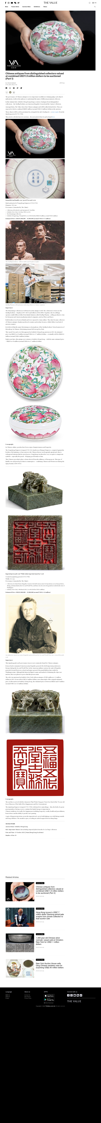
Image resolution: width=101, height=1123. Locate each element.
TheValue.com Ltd (50, 1006)
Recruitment (27, 996)
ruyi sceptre (55, 112)
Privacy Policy (27, 998)
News (6, 6)
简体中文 (8, 996)
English (7, 998)
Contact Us (27, 995)
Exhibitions (37, 6)
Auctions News (26, 6)
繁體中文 (8, 995)
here (53, 117)
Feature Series (15, 6)
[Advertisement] (35, 854)
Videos (45, 6)
